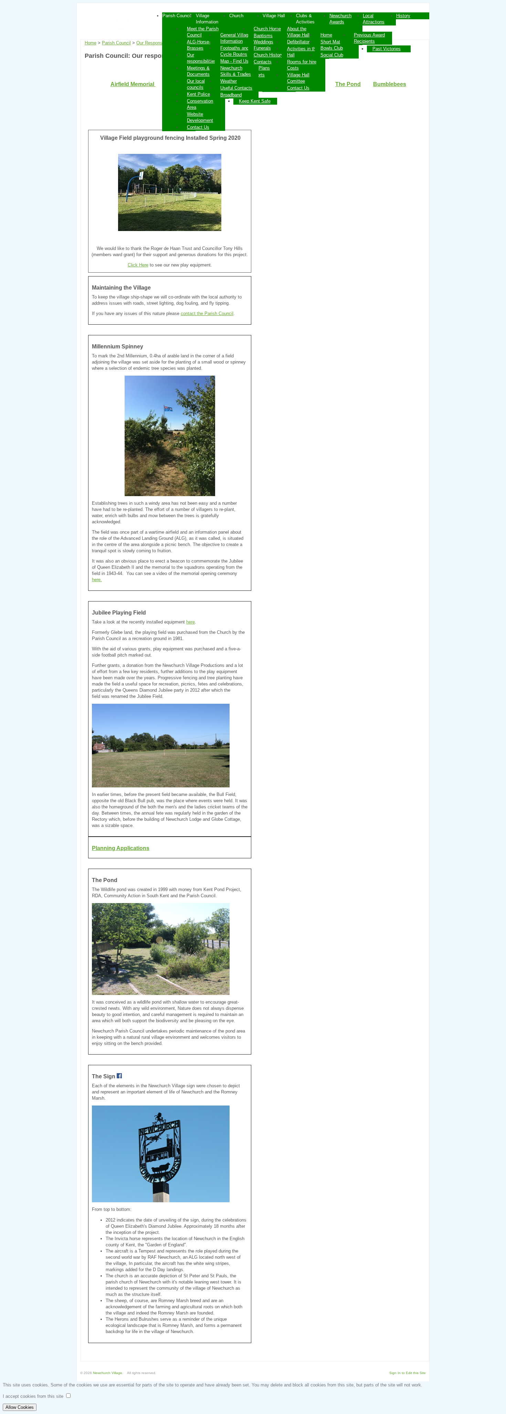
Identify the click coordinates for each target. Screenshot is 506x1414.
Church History (268, 54)
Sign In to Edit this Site (407, 1373)
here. (97, 579)
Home (326, 35)
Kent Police (198, 94)
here (190, 622)
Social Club (331, 54)
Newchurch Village (107, 1373)
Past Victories (386, 48)
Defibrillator (298, 41)
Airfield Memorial (133, 84)
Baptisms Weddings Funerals (263, 42)
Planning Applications (120, 848)
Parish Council (116, 42)
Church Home (267, 28)
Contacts (263, 61)
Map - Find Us (234, 61)
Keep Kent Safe (255, 101)
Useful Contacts (236, 88)
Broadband (231, 94)
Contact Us (198, 127)
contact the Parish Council (207, 313)
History (403, 15)
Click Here (138, 265)
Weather (228, 81)
